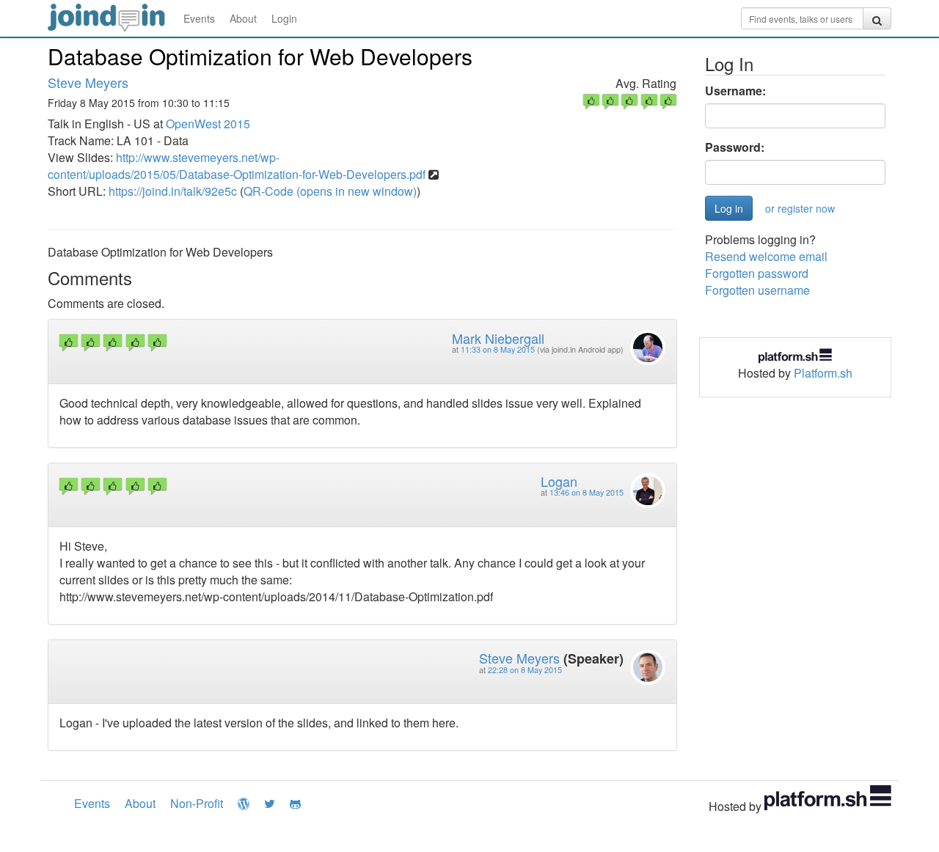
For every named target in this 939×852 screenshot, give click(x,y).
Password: (734, 147)
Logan (559, 481)
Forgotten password (756, 273)
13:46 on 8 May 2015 (586, 492)
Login (284, 18)
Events (199, 18)
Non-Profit (196, 803)
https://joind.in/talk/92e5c (173, 191)
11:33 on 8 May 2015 (498, 349)
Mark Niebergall (498, 338)
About (243, 18)
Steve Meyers (88, 82)
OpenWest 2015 (208, 123)
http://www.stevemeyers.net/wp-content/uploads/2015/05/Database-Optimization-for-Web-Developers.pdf (236, 166)
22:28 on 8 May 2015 (525, 669)
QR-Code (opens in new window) (330, 191)
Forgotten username (757, 290)
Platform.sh (823, 372)
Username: (735, 91)
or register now (800, 208)
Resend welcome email (766, 256)
